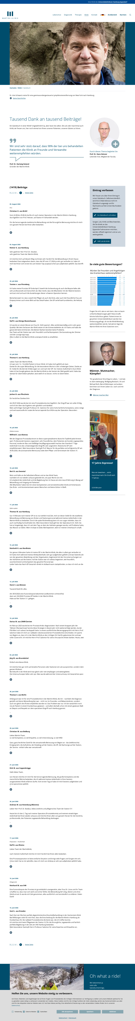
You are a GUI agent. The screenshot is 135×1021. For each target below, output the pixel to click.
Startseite (13, 88)
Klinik (20, 88)
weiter (20, 193)
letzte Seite (29, 193)
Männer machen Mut (101, 395)
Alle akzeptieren (67, 1012)
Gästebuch (26, 88)
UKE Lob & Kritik (103, 241)
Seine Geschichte (19, 98)
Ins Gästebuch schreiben (106, 215)
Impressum (72, 1018)
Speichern (90, 1012)
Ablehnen (112, 1012)
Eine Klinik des (107, 2)
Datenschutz (16, 1005)
